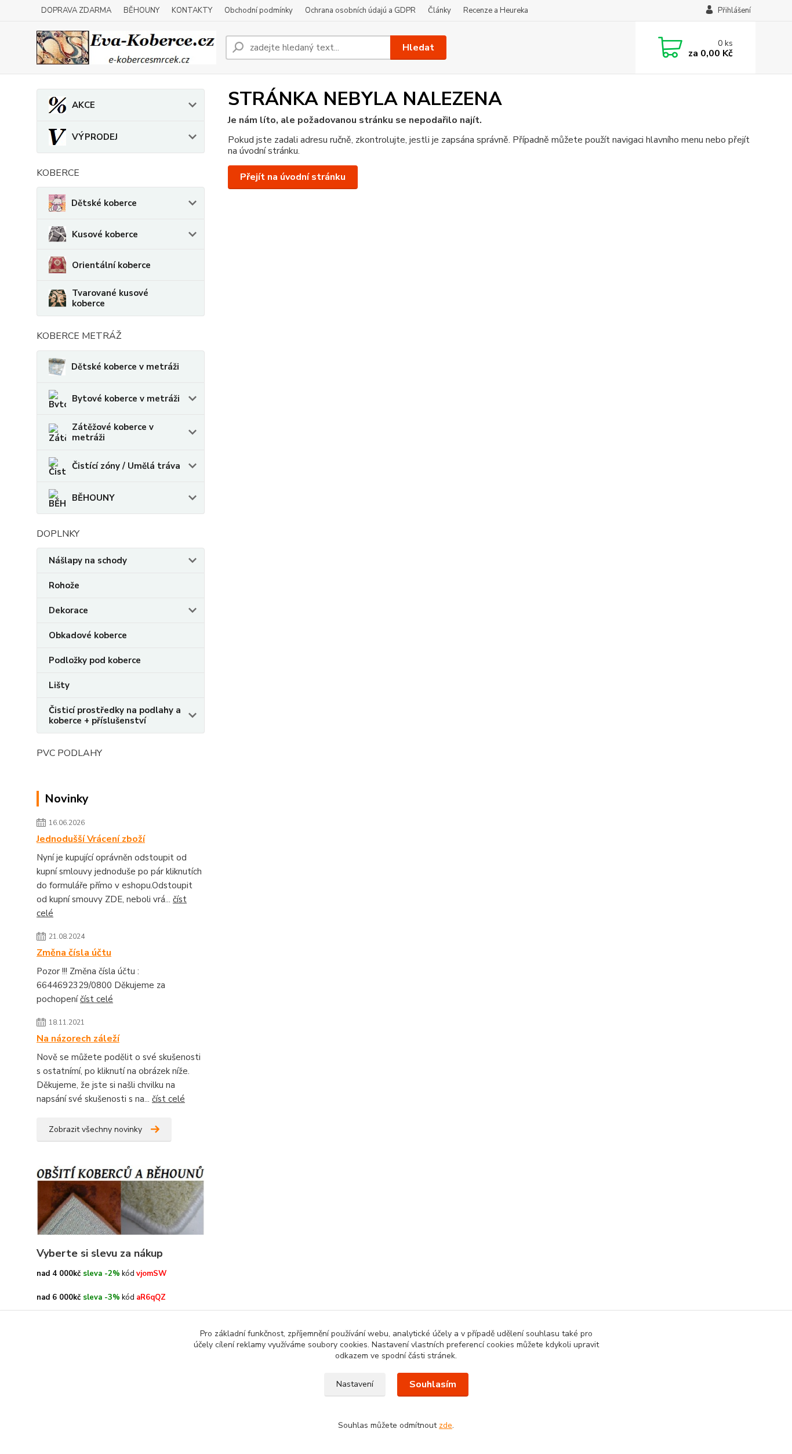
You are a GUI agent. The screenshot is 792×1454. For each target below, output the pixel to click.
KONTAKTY (192, 10)
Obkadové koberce (88, 635)
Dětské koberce (104, 203)
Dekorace (68, 610)
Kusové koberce (105, 234)
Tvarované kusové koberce (110, 298)
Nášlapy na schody (88, 560)
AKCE (83, 105)
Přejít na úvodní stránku (293, 177)
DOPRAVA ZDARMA (76, 10)
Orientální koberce (111, 265)
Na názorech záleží (78, 1038)
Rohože (64, 585)
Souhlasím (432, 1384)
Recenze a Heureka (495, 10)
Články (439, 10)
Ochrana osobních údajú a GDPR (360, 10)
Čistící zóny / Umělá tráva (126, 466)
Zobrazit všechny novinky (95, 1129)
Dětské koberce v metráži (125, 366)
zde (445, 1425)
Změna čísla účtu (74, 952)
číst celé (96, 999)
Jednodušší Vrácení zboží (91, 839)
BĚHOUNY (141, 10)
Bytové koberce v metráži (126, 398)
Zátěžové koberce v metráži (113, 432)
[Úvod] (126, 47)
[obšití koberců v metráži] (121, 1199)
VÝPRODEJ (95, 137)
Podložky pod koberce (95, 660)
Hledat (418, 47)
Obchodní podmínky (258, 10)
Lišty (59, 685)
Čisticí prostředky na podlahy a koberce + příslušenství (115, 715)
